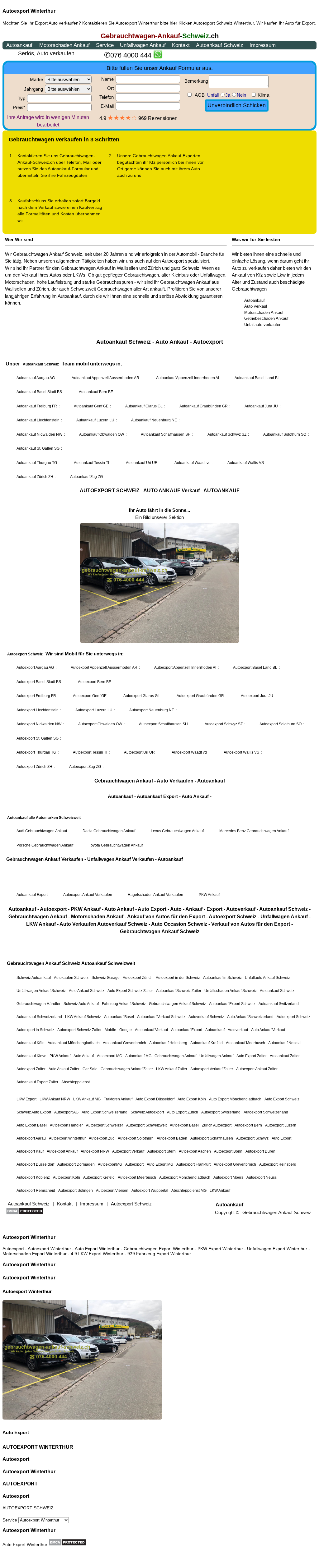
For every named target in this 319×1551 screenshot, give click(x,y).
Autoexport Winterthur (28, 11)
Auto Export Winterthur (24, 1544)
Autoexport (15, 1459)
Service (10, 1519)
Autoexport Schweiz (212, 23)
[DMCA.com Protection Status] (67, 1542)
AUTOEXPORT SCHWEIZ (28, 1507)
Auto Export (15, 1432)
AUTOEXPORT (20, 1483)
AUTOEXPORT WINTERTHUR (37, 1447)
